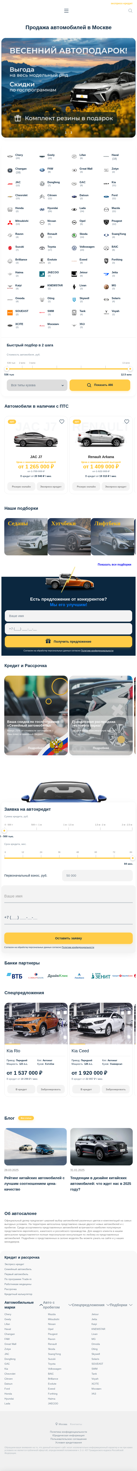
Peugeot (52, 1334)
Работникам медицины (17, 1284)
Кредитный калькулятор (18, 1294)
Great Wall (10, 1344)
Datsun (8, 1383)
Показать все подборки (114, 564)
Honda (8, 1393)
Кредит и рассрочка (21, 1257)
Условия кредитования (68, 1442)
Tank (94, 1373)
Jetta (94, 1319)
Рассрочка (10, 1289)
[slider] (6, 368)
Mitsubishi (53, 1319)
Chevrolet (9, 1373)
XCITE (95, 1383)
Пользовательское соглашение (68, 1439)
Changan (9, 1334)
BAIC (51, 1373)
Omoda (96, 1344)
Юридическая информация (68, 1435)
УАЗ (94, 1393)
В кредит (21, 1089)
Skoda (51, 1349)
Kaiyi (94, 1324)
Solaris (95, 1359)
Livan (95, 1334)
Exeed (51, 1388)
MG (94, 1339)
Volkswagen (54, 1368)
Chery (7, 1314)
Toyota (51, 1363)
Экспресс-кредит (122, 3)
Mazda (52, 1314)
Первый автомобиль (16, 1274)
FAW (7, 1339)
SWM (95, 1368)
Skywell (96, 1354)
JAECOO (53, 1403)
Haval (7, 1329)
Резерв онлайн (21, 486)
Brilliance (53, 1378)
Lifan (7, 1324)
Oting (95, 1349)
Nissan (52, 1324)
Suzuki (51, 1359)
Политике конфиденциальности (97, 650)
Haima (51, 1398)
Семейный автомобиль (18, 1269)
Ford (7, 1388)
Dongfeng (10, 1359)
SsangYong (54, 1354)
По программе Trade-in (18, 1279)
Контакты (76, 1424)
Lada (7, 1403)
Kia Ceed (80, 1050)
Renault (52, 1344)
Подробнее (101, 748)
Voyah (95, 1378)
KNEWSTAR (98, 1329)
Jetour (95, 1314)
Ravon (51, 1339)
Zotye (7, 1349)
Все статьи (26, 1118)
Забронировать (51, 1089)
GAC (7, 1363)
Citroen (8, 1378)
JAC (6, 1354)
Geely (7, 1319)
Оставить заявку (68, 938)
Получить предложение (72, 641)
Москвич (96, 1388)
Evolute (52, 1383)
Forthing (52, 1393)
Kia (6, 1368)
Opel (50, 1329)
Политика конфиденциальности (68, 1431)
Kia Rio (13, 1050)
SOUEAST (97, 1363)
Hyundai (9, 1398)
